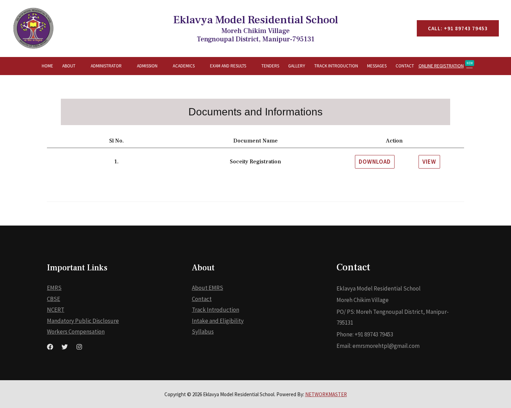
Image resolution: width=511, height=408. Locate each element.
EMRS (54, 288)
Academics (184, 66)
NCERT (55, 309)
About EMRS (207, 288)
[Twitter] (65, 347)
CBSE (53, 299)
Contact (405, 66)
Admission (147, 66)
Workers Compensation (76, 331)
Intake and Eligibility (218, 321)
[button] (375, 162)
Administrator (106, 66)
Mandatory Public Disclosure (83, 321)
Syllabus (203, 331)
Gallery (296, 66)
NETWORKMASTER (326, 394)
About (68, 66)
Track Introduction (336, 66)
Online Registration (446, 65)
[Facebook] (50, 347)
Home (47, 66)
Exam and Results (228, 66)
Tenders (270, 66)
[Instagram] (79, 347)
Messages (377, 66)
